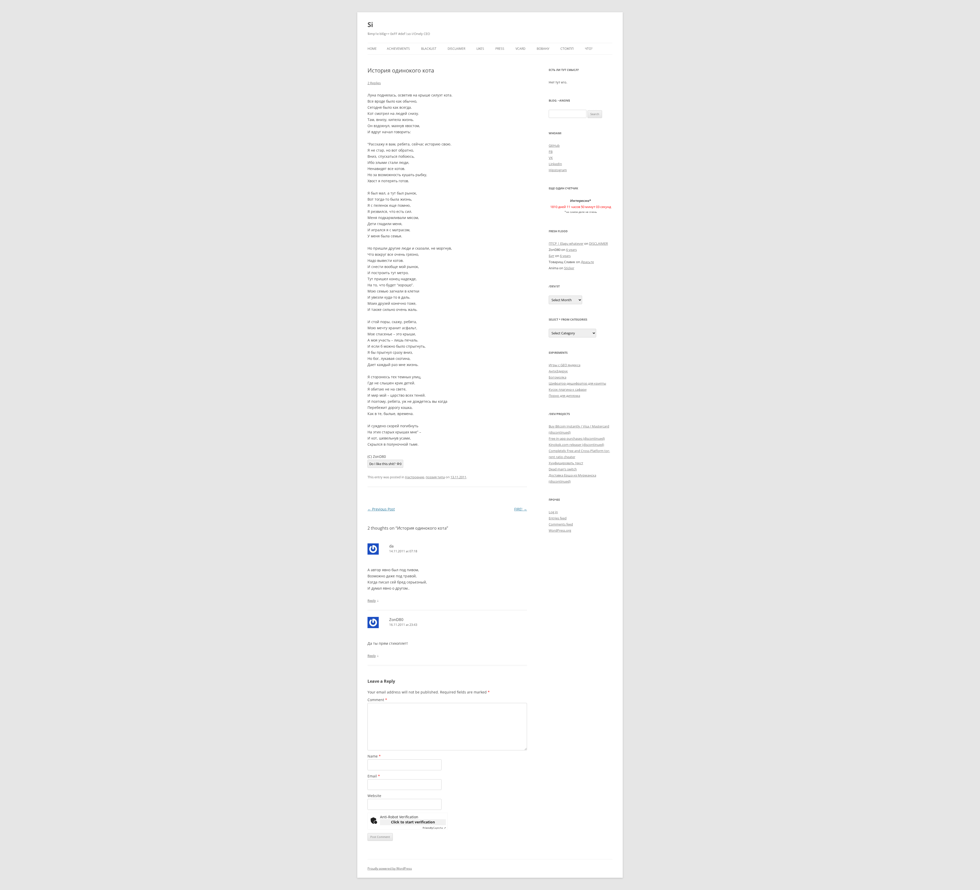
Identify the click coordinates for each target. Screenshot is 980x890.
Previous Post (381, 509)
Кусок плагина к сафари (567, 389)
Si (370, 24)
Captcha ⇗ (434, 828)
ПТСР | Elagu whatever (566, 243)
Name (374, 756)
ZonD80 (396, 619)
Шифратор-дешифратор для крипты (577, 383)
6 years (571, 249)
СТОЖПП (567, 48)
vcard (520, 48)
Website (374, 795)
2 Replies (374, 83)
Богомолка (557, 377)
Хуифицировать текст (566, 463)
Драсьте (587, 262)
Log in (553, 512)
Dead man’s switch (563, 469)
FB (551, 151)
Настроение (414, 477)
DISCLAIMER (456, 48)
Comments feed (561, 524)
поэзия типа (435, 477)
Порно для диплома (564, 395)
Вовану (543, 48)
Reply (372, 600)
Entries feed (558, 518)
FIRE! (520, 509)
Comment (377, 699)
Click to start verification (413, 822)
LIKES (480, 48)
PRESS (499, 48)
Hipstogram (558, 170)
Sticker (569, 268)
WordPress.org (560, 530)
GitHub (554, 145)
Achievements (398, 48)
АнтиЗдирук (558, 371)
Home (372, 48)
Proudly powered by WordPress (390, 868)
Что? (588, 48)
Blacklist (428, 48)
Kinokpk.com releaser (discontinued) (576, 444)
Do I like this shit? (385, 463)
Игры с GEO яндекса (564, 365)
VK (551, 157)
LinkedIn (555, 164)
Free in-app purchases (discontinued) (577, 438)
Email (374, 776)
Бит (551, 255)
